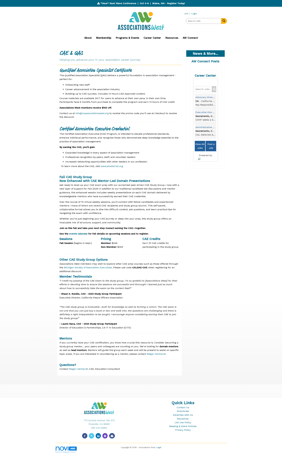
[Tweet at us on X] (91, 436)
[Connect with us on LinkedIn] (98, 436)
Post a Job (211, 146)
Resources (171, 37)
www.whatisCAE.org (112, 166)
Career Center (152, 37)
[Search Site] (223, 20)
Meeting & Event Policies (183, 426)
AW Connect (190, 37)
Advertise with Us (183, 415)
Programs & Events (127, 37)
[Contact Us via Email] (112, 436)
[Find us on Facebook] (84, 436)
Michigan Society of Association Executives (88, 267)
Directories (183, 411)
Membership (103, 37)
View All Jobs (200, 146)
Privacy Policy (183, 430)
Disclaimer (183, 418)
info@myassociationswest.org (92, 113)
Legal (158, 447)
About (88, 37)
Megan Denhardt (156, 354)
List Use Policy (183, 422)
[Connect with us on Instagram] (105, 436)
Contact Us (183, 407)
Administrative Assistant (209, 127)
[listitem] (187, 13)
